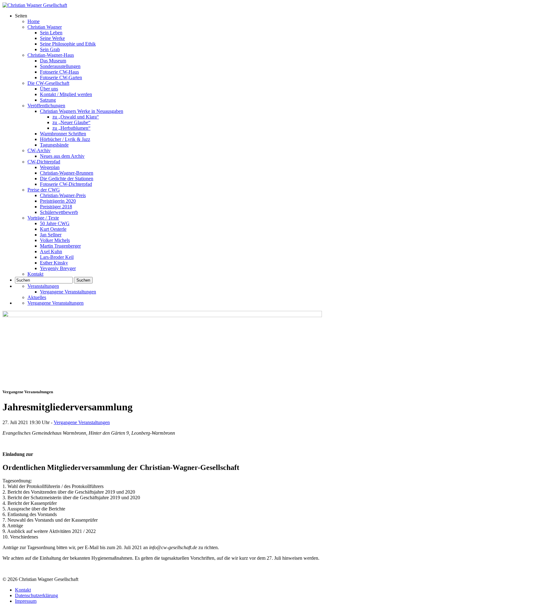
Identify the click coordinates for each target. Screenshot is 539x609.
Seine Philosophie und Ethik (68, 43)
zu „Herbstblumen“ (71, 128)
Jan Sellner (50, 234)
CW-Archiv (39, 150)
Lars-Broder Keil (57, 257)
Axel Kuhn (51, 251)
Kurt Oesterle (53, 229)
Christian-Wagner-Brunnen (66, 173)
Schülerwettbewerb (59, 212)
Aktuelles (36, 297)
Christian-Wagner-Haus (50, 55)
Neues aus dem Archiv (62, 156)
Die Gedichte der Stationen (66, 178)
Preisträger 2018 (56, 206)
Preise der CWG (43, 189)
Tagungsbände (54, 144)
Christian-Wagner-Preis (63, 195)
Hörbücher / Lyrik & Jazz (65, 139)
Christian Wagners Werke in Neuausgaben (81, 111)
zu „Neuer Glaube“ (71, 122)
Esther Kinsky (54, 262)
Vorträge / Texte (43, 217)
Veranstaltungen (43, 286)
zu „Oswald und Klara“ (75, 116)
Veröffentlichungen (46, 105)
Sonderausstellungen (60, 66)
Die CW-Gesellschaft (48, 83)
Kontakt (35, 274)
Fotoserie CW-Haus (59, 72)
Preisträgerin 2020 (58, 201)
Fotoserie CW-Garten (61, 77)
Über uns (49, 88)
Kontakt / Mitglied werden (66, 94)
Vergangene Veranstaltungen (68, 291)
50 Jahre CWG (55, 223)
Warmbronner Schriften (63, 133)
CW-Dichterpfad (43, 161)
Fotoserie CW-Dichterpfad (66, 184)
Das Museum (53, 60)
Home (33, 21)
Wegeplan (50, 167)
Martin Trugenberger (60, 246)
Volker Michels (55, 240)
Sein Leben (51, 32)
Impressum (25, 601)
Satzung (48, 100)
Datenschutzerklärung (36, 595)
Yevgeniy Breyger (58, 268)
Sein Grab (50, 49)
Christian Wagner (44, 27)
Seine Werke (52, 38)
